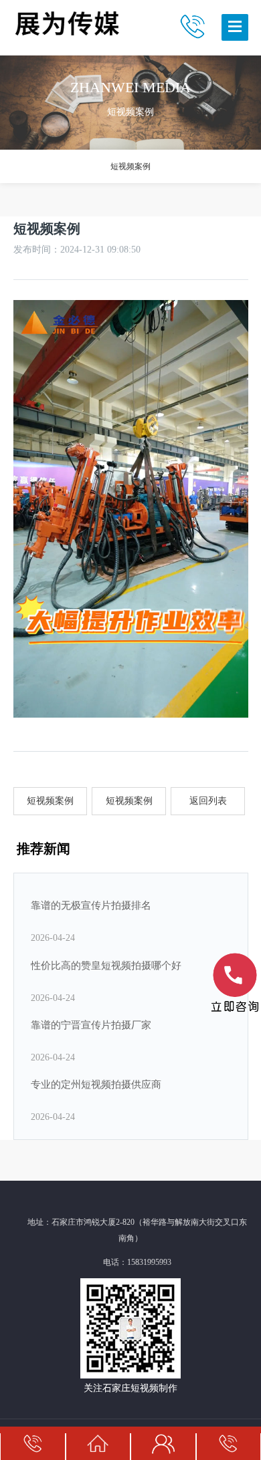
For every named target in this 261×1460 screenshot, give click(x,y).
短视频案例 (130, 166)
